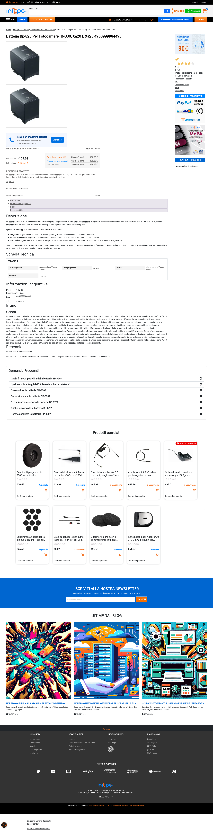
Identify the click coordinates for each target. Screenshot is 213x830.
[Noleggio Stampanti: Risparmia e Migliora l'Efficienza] (174, 661)
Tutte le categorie (75, 746)
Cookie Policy (83, 805)
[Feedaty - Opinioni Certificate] (111, 749)
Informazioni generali (77, 750)
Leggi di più (10, 182)
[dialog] (4, 825)
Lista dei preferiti (26, 2)
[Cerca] (167, 11)
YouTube (152, 746)
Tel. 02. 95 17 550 (106, 797)
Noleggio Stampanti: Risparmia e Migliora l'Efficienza (173, 703)
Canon (97, 195)
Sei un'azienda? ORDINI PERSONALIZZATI (175, 20)
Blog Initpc (112, 743)
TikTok (151, 750)
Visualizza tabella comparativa (38, 829)
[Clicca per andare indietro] (8, 508)
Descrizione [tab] (15, 200)
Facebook (152, 739)
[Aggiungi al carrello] (46, 490)
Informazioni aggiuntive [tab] (20, 203)
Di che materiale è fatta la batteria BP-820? (34, 402)
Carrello (33, 746)
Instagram (153, 743)
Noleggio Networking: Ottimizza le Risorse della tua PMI (105, 703)
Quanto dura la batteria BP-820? (28, 390)
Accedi (195, 2)
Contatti (72, 739)
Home (8, 29)
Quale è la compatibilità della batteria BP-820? (36, 378)
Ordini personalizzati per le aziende (82, 743)
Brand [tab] (12, 207)
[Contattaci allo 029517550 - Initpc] (178, 11)
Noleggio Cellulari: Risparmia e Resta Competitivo (35, 703)
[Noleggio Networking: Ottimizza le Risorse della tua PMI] (106, 661)
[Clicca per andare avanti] (204, 508)
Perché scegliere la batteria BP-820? (31, 413)
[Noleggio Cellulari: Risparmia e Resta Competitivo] (38, 661)
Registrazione (35, 739)
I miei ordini (34, 753)
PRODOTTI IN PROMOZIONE (42, 20)
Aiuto (37, 2)
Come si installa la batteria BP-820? (30, 396)
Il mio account (35, 743)
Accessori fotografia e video (42, 29)
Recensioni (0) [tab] (16, 210)
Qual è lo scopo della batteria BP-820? (31, 408)
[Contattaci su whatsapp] (193, 10)
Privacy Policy (72, 805)
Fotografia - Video (21, 29)
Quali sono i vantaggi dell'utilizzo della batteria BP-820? (41, 384)
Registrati (202, 2)
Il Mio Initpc (13, 2)
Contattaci (57, 140)
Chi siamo (111, 739)
